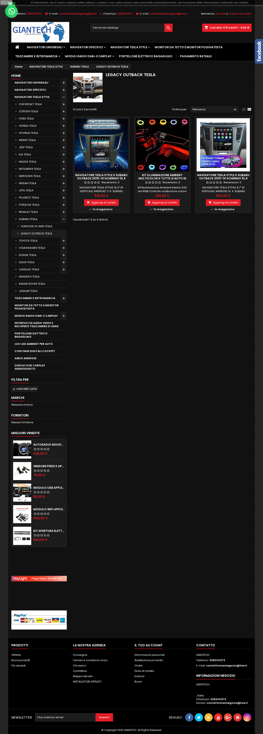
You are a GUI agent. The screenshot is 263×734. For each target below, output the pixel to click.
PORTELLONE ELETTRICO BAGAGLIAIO (145, 56)
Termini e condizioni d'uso (90, 660)
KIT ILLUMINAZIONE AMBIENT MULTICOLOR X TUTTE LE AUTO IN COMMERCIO (162, 178)
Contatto (205, 645)
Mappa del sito (83, 676)
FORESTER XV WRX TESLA (36, 226)
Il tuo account (149, 645)
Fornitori (20, 415)
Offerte (16, 655)
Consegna (80, 655)
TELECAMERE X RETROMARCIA (36, 56)
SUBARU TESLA (28, 219)
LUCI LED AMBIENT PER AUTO (34, 344)
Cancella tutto (24, 389)
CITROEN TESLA (28, 111)
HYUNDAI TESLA (28, 133)
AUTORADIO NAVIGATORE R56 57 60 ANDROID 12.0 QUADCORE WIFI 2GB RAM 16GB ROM (49, 444)
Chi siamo (79, 665)
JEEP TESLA (26, 147)
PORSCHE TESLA (29, 205)
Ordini (139, 665)
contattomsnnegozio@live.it (78, 13)
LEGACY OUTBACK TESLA (36, 233)
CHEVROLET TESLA (30, 104)
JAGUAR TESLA (28, 291)
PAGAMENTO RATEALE (196, 56)
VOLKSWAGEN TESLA (32, 248)
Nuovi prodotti (20, 660)
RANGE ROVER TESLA (32, 284)
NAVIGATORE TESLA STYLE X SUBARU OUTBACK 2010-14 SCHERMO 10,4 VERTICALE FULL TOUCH (101, 178)
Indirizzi (139, 676)
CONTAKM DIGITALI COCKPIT (35, 351)
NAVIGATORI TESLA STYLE (129, 47)
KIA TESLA (25, 154)
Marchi (17, 397)
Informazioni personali (150, 655)
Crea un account (240, 13)
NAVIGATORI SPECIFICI (86, 47)
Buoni (138, 682)
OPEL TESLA (26, 190)
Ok (6, 2)
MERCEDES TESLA (30, 176)
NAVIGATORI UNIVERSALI (44, 47)
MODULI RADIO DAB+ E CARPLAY (88, 56)
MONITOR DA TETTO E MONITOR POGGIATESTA (189, 47)
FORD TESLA (26, 118)
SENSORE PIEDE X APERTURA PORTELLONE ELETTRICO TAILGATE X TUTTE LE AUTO (49, 466)
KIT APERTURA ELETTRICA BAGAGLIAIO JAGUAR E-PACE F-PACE (49, 530)
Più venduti (18, 665)
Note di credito (144, 671)
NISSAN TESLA (27, 183)
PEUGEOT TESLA (29, 198)
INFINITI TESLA (27, 140)
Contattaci (80, 671)
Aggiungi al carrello (101, 202)
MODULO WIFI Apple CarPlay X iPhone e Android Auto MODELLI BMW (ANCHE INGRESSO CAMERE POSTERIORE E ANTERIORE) (49, 509)
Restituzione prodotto (149, 660)
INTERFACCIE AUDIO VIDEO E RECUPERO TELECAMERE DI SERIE (37, 324)
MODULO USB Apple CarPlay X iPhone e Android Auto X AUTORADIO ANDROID (49, 487)
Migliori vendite (25, 433)
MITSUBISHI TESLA (30, 169)
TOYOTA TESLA (28, 241)
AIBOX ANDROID (26, 358)
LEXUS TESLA (27, 262)
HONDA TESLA (28, 126)
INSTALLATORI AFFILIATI (87, 682)
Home (16, 75)
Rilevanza (215, 109)
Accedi (220, 13)
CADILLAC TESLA (29, 269)
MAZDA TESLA (27, 162)
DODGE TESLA (27, 255)
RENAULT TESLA (28, 212)
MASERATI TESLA (29, 277)
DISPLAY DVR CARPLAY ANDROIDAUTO (30, 367)
